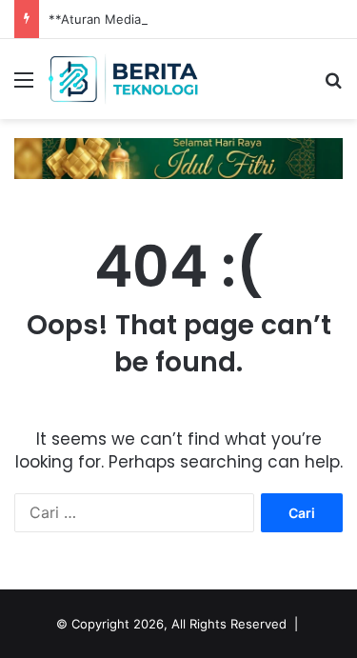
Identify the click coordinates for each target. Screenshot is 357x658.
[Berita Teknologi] (124, 79)
